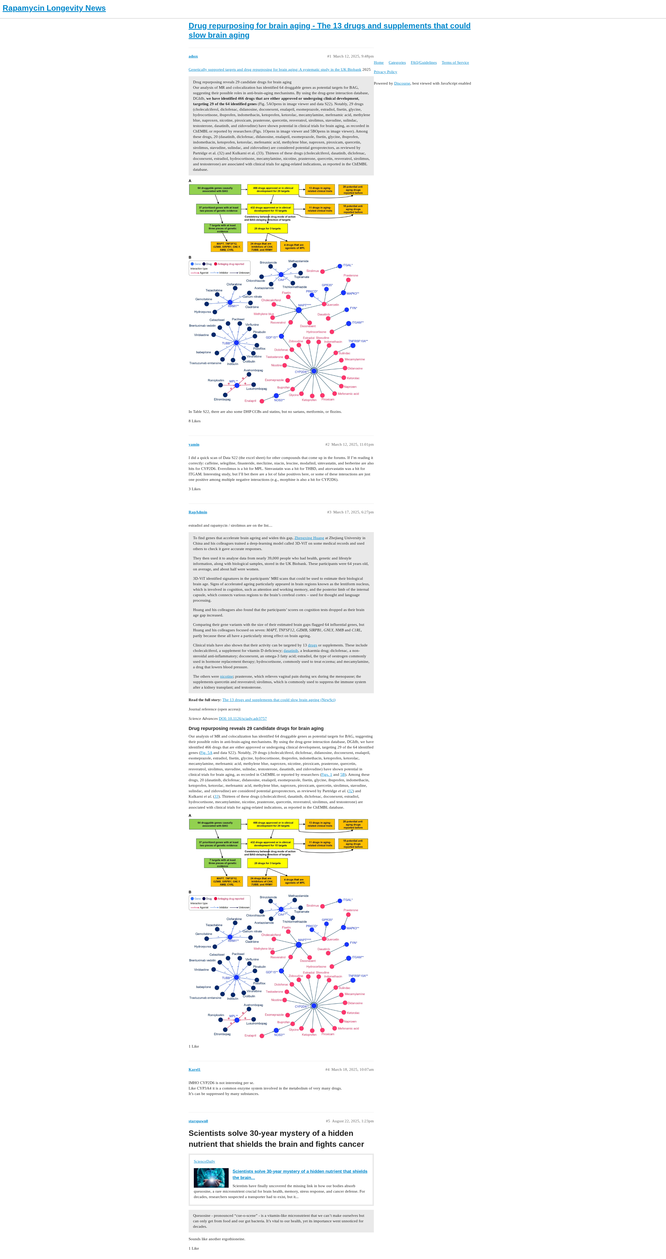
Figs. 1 (326, 774)
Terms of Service (455, 62)
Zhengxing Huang (309, 538)
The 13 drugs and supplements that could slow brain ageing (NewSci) (279, 700)
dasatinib (291, 651)
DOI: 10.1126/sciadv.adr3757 (243, 718)
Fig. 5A (206, 753)
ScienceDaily (204, 1161)
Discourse (402, 83)
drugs (312, 645)
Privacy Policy (385, 72)
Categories (397, 62)
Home (379, 62)
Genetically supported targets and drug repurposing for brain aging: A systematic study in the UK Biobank (275, 69)
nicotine (226, 676)
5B (342, 774)
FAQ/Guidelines (424, 62)
